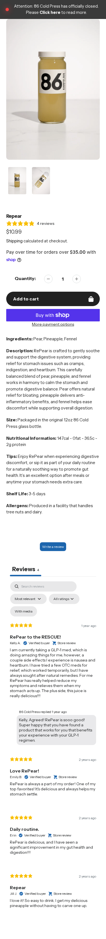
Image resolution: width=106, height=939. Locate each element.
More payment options (53, 324)
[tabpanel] (53, 749)
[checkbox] (23, 611)
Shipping (14, 241)
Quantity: (25, 278)
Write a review (53, 547)
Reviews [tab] (25, 569)
